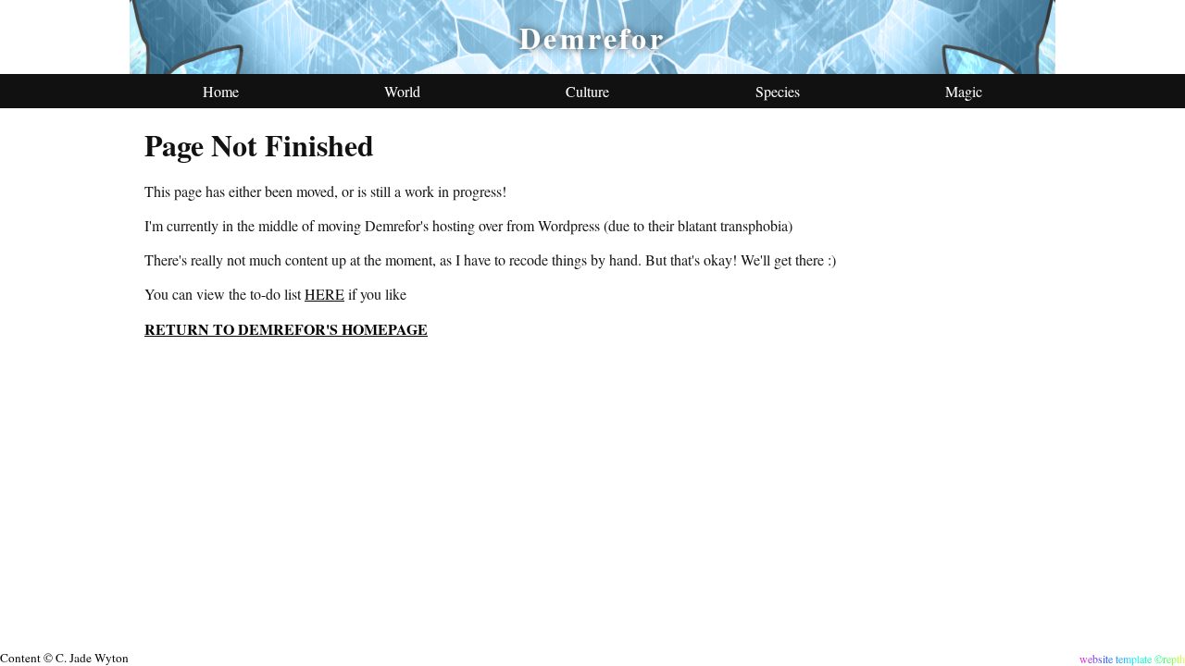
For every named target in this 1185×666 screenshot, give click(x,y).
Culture (587, 91)
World (402, 91)
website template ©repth (1132, 658)
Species (777, 91)
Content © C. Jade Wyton (64, 657)
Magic (963, 91)
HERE (324, 293)
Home (221, 91)
